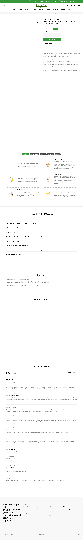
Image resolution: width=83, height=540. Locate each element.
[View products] (76, 306)
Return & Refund (52, 517)
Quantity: (45, 31)
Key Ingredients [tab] (25, 154)
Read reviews (53, 26)
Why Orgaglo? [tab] (50, 154)
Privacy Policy (52, 515)
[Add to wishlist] (76, 356)
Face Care (33, 9)
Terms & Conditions (53, 513)
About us (51, 506)
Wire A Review (72, 372)
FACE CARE (25, 509)
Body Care (41, 9)
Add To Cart (52, 39)
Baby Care (48, 9)
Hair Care (27, 9)
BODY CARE (25, 506)
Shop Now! (47, 1)
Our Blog (37, 506)
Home (14, 9)
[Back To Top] (79, 536)
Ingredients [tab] (57, 154)
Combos (55, 9)
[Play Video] (37, 22)
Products (37, 508)
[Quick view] (76, 311)
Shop (19, 9)
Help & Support (52, 508)
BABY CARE (25, 513)
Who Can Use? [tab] (43, 154)
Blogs (69, 9)
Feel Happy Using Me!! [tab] (34, 154)
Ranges (62, 9)
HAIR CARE (25, 511)
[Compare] (76, 360)
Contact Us (51, 510)
